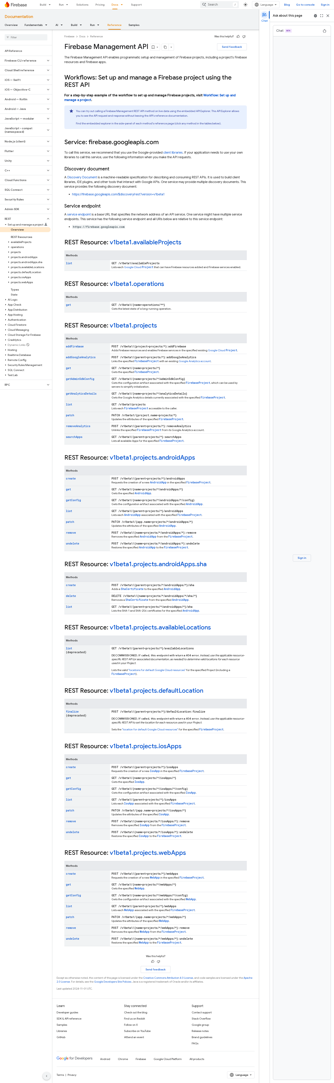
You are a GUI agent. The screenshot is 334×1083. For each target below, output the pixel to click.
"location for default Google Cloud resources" (150, 729)
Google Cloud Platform (168, 1059)
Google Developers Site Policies (112, 981)
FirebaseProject (147, 361)
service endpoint (79, 214)
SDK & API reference (69, 1018)
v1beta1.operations (137, 284)
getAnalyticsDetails (81, 393)
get (68, 305)
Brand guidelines (202, 1037)
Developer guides (67, 1012)
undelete (72, 543)
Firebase (69, 36)
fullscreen (321, 15)
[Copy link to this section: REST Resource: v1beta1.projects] (161, 326)
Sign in (325, 4)
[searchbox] (26, 37)
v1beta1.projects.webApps (148, 852)
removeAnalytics (78, 426)
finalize (72, 711)
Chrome (123, 1059)
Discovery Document (82, 177)
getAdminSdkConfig (80, 379)
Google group (200, 1025)
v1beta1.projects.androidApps (152, 457)
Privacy (72, 1074)
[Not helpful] (244, 36)
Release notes (200, 1031)
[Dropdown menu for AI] (62, 25)
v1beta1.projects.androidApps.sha (158, 564)
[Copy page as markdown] (165, 47)
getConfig (73, 500)
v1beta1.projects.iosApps (145, 746)
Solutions (82, 4)
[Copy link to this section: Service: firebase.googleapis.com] (162, 142)
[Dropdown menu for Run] (68, 4)
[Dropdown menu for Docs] (123, 4)
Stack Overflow (201, 1018)
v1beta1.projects (133, 325)
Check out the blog (135, 1012)
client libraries (173, 153)
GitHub (61, 1037)
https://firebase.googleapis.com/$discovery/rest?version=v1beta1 (118, 194)
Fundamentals (34, 25)
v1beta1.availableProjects (145, 242)
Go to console (305, 4)
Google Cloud (138, 267)
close (327, 15)
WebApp (155, 877)
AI (56, 25)
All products (196, 1059)
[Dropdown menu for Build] (50, 4)
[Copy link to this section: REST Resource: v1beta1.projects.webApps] (190, 853)
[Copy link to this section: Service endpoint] (104, 206)
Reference (114, 25)
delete (71, 596)
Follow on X (131, 1025)
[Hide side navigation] (46, 1076)
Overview (11, 25)
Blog (287, 4)
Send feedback (232, 47)
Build (43, 4)
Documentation (19, 16)
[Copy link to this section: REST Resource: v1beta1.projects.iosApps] (185, 746)
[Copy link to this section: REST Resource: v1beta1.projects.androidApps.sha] (210, 564)
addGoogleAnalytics (80, 357)
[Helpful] (238, 36)
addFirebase (75, 346)
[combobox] (219, 4)
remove (71, 532)
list (69, 263)
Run (61, 4)
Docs (115, 4)
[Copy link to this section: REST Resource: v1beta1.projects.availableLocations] (215, 628)
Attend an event (134, 1037)
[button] (23, 60)
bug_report (315, 15)
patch (70, 415)
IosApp (155, 771)
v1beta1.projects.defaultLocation (156, 690)
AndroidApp (158, 482)
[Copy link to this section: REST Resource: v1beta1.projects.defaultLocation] (207, 691)
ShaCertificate (132, 589)
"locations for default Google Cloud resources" (157, 670)
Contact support (202, 1012)
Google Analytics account (195, 361)
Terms (60, 1074)
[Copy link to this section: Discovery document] (113, 169)
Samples (134, 25)
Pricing (100, 4)
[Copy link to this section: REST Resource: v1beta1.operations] (168, 284)
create (71, 478)
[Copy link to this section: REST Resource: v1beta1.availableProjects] (185, 242)
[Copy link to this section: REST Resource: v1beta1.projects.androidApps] (199, 458)
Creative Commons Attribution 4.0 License (168, 978)
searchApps (74, 437)
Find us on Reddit (134, 1018)
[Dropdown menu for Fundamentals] (47, 25)
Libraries (62, 1031)
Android (105, 1059)
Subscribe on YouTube (137, 1031)
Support (136, 4)
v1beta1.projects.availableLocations (160, 627)
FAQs (195, 1043)
